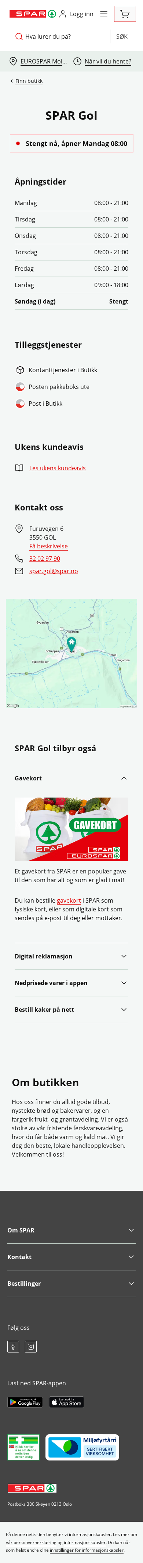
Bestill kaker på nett (44, 1010)
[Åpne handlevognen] (125, 14)
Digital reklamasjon (44, 956)
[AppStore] (66, 1402)
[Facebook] (13, 1346)
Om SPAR (20, 1230)
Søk (122, 36)
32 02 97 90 (44, 559)
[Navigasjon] (103, 13)
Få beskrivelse (48, 546)
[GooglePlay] (25, 1402)
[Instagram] (31, 1346)
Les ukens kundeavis (57, 468)
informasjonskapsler (85, 1542)
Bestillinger (24, 1284)
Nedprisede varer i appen (51, 983)
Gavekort (28, 778)
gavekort (69, 900)
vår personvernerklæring (31, 1542)
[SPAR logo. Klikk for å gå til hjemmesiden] (33, 13)
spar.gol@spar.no (53, 571)
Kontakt (19, 1257)
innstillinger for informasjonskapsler (87, 1550)
